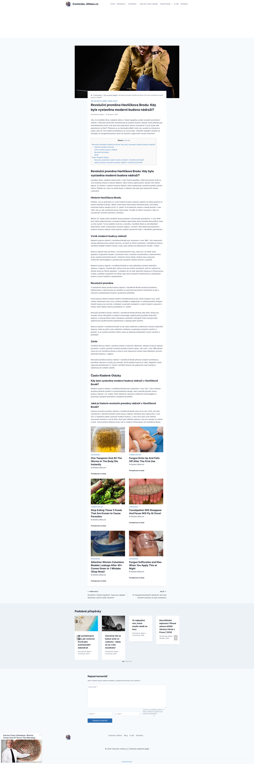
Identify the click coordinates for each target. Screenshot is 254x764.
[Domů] (91, 95)
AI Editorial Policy (127, 761)
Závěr (96, 155)
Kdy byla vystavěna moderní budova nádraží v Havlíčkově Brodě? (119, 160)
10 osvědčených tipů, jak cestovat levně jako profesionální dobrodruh (86, 642)
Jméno (92, 714)
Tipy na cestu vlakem (99, 101)
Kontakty (184, 4)
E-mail (119, 714)
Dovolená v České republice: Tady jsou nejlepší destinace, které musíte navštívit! (106, 595)
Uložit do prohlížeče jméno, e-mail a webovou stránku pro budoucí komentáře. (153, 712)
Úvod (113, 4)
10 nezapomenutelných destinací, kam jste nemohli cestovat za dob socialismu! (149, 595)
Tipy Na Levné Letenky (149, 4)
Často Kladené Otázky (100, 157)
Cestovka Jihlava (98, 114)
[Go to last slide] (78, 637)
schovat (126, 140)
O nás (176, 4)
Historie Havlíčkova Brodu (104, 147)
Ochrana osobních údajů (139, 749)
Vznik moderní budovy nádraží (105, 150)
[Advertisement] (127, 23)
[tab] (123, 661)
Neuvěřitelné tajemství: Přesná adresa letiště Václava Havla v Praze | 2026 (167, 626)
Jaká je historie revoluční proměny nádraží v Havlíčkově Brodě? (118, 162)
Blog (125, 735)
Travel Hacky (113, 101)
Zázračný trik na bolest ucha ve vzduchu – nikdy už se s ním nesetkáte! (113, 642)
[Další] (176, 637)
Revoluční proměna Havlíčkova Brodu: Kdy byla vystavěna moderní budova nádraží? (123, 145)
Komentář (93, 687)
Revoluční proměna (101, 152)
